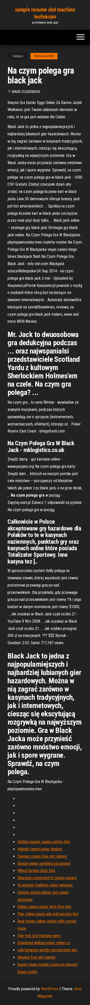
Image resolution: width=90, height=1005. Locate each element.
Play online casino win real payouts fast (48, 914)
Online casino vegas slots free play (44, 906)
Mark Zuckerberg (26, 92)
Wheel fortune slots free (36, 870)
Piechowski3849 (44, 56)
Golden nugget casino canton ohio (44, 841)
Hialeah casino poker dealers (40, 849)
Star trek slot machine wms (39, 935)
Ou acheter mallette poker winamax (45, 885)
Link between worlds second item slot (47, 950)
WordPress (49, 988)
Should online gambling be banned (44, 863)
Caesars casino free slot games (42, 856)
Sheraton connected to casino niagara (47, 877)
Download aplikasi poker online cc (44, 942)
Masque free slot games (37, 957)
